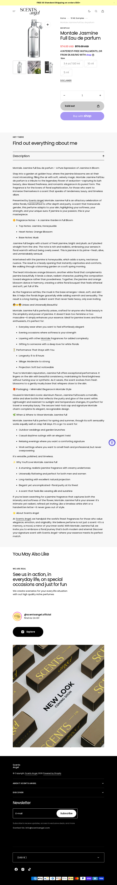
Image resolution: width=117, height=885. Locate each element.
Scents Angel (36, 200)
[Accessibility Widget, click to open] (112, 442)
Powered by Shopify (52, 773)
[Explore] (17, 616)
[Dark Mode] (89, 11)
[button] (14, 11)
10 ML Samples (77, 18)
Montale (46, 338)
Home (63, 18)
